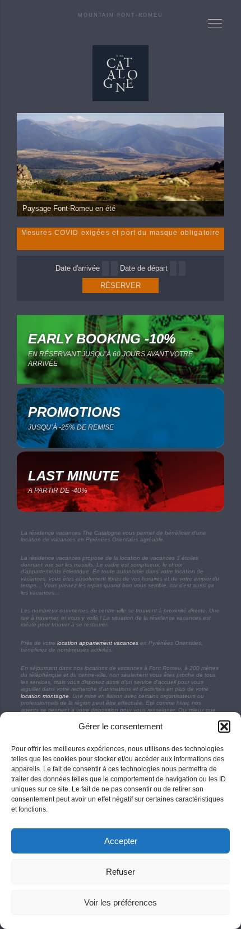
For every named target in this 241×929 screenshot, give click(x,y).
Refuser (120, 871)
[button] (224, 726)
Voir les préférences (120, 902)
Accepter (120, 841)
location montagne (45, 696)
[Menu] (215, 22)
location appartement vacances (97, 643)
